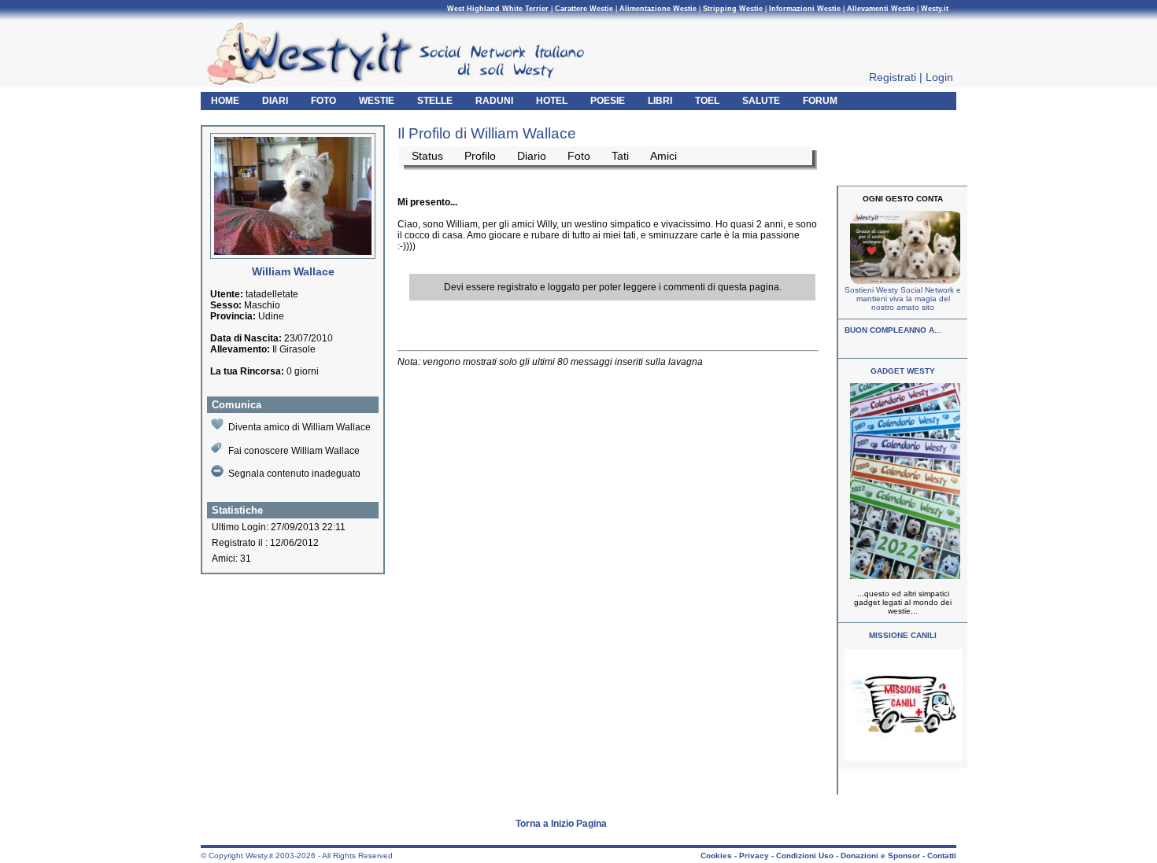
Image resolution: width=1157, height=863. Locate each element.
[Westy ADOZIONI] (904, 758)
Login (939, 77)
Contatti (941, 855)
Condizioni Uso (805, 855)
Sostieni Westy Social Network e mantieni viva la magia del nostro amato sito (903, 299)
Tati (620, 155)
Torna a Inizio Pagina (561, 823)
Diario (531, 155)
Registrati (892, 77)
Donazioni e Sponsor (880, 855)
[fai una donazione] (903, 281)
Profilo (480, 155)
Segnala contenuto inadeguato (294, 473)
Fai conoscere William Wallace (294, 450)
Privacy (754, 855)
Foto (578, 155)
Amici (663, 155)
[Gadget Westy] (903, 576)
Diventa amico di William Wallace (299, 427)
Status (427, 155)
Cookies (716, 855)
